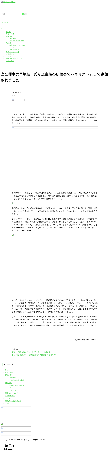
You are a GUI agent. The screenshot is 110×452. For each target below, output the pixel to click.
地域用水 (9, 43)
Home (7, 370)
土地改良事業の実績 (16, 41)
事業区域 (12, 38)
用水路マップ (14, 390)
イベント (12, 47)
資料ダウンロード (8, 23)
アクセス (8, 398)
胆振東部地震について (13, 401)
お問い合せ (10, 61)
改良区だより (10, 396)
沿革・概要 (9, 372)
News (20, 349)
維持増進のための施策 (17, 45)
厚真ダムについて (11, 393)
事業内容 (9, 36)
